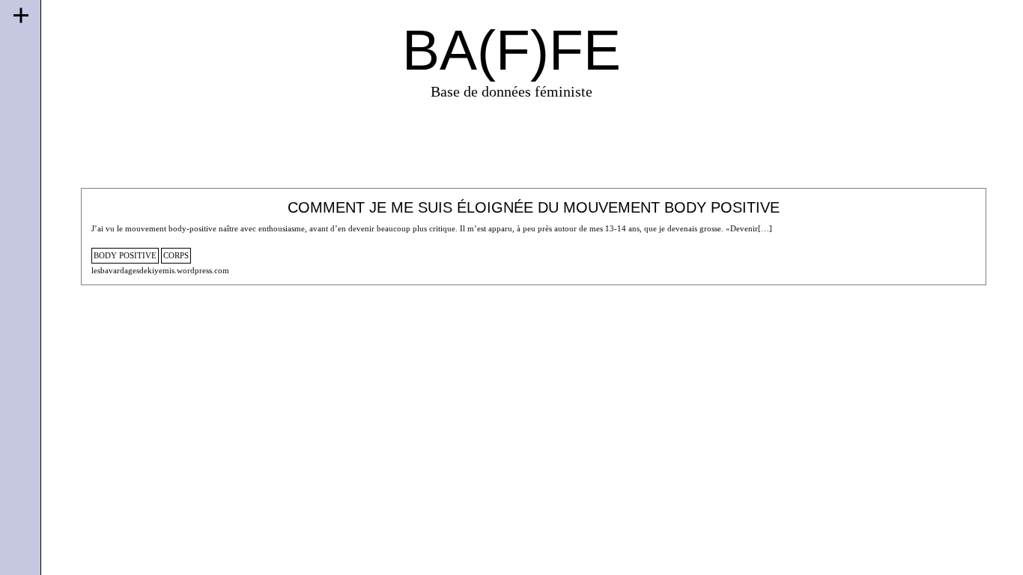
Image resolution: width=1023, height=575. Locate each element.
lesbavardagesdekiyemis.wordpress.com (160, 270)
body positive (125, 255)
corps (176, 255)
